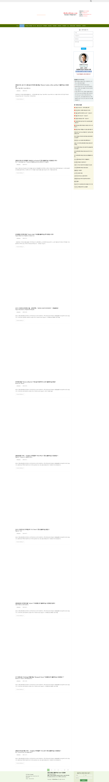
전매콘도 (59, 25)
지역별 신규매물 (28, 25)
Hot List (34, 25)
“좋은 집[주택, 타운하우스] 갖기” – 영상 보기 (83, 113)
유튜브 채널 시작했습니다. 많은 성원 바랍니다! (84, 129)
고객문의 (84, 25)
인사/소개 (22, 25)
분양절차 (55, 25)
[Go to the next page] (68, 770)
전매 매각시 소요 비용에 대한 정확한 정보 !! (82, 140)
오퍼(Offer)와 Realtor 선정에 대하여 (80, 175)
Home (18, 25)
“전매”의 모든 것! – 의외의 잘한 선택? (82, 107)
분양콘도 (50, 25)
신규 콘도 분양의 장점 (78, 173)
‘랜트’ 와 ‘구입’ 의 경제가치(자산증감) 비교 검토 (83, 164)
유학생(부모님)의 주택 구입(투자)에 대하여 (82, 178)
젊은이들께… (76, 181)
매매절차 (45, 25)
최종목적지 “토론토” (78, 170)
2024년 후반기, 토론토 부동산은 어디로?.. (83, 110)
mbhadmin (18, 90)
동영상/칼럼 (72, 25)
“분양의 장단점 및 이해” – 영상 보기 (82, 118)
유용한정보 (78, 25)
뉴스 (68, 25)
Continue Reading (20, 98)
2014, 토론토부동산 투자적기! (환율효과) (81, 159)
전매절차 (64, 25)
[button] (91, 1)
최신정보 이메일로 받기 (70, 14)
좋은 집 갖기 (39, 25)
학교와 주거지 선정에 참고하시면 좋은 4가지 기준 (83, 184)
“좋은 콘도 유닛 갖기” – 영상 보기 (81, 115)
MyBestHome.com (71, 13)
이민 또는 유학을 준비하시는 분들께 (81, 186)
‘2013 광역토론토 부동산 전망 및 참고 (81, 167)
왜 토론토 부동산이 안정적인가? (80, 162)
